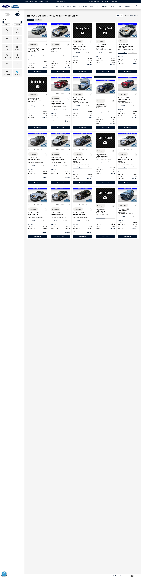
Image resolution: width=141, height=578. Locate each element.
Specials (119, 6)
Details (42, 56)
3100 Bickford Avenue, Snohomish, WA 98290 (104, 1)
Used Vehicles (82, 6)
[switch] (7, 13)
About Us (128, 6)
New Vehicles (60, 6)
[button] (137, 6)
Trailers (104, 6)
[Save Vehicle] (46, 45)
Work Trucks (71, 6)
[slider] (3, 22)
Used (17, 12)
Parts (98, 6)
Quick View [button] (37, 71)
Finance (112, 6)
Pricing (33, 56)
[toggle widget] (4, 573)
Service (91, 6)
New (7, 12)
